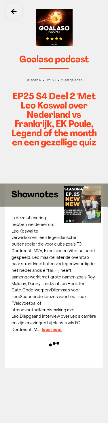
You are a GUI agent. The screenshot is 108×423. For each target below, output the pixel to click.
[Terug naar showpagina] (54, 27)
